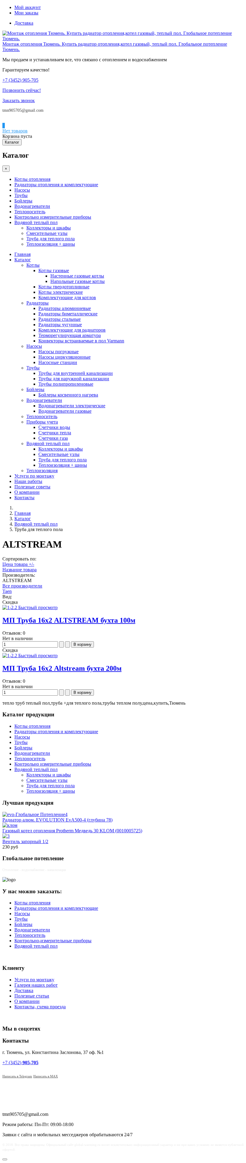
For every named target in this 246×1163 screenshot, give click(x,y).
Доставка (23, 23)
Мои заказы (26, 12)
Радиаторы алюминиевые (64, 308)
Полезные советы (32, 486)
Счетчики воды (54, 427)
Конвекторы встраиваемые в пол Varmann (81, 340)
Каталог (12, 142)
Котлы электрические (60, 292)
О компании (27, 492)
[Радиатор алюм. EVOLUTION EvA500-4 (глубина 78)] (35, 814)
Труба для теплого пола (50, 238)
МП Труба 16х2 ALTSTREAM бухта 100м (68, 620)
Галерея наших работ (36, 985)
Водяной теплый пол (36, 222)
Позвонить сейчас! (21, 90)
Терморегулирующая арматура (69, 335)
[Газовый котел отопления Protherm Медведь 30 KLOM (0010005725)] (9, 825)
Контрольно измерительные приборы (52, 217)
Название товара (19, 569)
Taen (7, 591)
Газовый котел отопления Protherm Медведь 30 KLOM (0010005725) (72, 830)
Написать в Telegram (17, 1076)
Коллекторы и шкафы (48, 227)
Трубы (21, 195)
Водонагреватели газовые (65, 411)
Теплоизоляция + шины (50, 244)
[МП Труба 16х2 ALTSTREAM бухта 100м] (10, 607)
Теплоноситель (29, 211)
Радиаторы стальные (59, 319)
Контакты (24, 497)
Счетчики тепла (54, 432)
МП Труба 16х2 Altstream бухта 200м (62, 668)
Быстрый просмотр (38, 607)
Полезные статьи (31, 995)
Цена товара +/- (18, 564)
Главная (22, 254)
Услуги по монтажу (34, 475)
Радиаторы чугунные (60, 324)
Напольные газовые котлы (77, 281)
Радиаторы (37, 302)
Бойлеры (23, 200)
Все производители (22, 585)
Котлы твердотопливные (63, 286)
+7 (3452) (20, 1062)
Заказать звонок (18, 100)
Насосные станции (57, 362)
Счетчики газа (53, 438)
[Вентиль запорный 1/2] (6, 836)
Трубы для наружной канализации (73, 378)
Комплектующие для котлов (67, 297)
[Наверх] (4, 1159)
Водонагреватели (32, 206)
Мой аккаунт (27, 7)
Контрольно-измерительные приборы (53, 940)
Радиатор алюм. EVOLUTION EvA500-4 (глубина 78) (57, 819)
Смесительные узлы (47, 233)
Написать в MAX (45, 1076)
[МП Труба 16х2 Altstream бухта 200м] (10, 655)
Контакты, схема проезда (40, 1006)
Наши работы (28, 481)
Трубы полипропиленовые (65, 384)
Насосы (22, 190)
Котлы (33, 265)
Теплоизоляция (42, 470)
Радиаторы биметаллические (68, 313)
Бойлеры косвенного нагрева (68, 394)
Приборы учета (42, 421)
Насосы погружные (58, 351)
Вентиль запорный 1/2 (25, 841)
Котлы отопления (32, 179)
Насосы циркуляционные (64, 357)
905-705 (20, 80)
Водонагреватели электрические (71, 405)
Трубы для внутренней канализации (75, 373)
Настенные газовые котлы (77, 275)
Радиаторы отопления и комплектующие (56, 184)
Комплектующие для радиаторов (72, 330)
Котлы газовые (53, 270)
